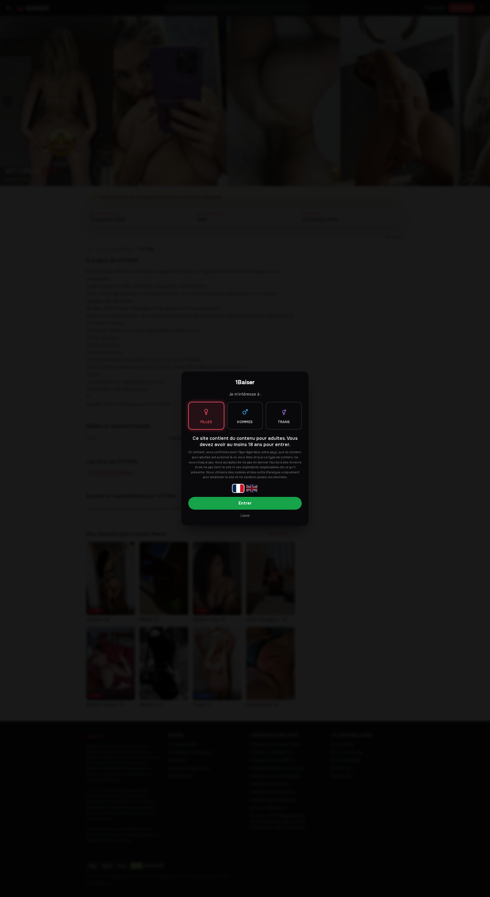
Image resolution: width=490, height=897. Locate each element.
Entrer (245, 503)
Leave (245, 515)
